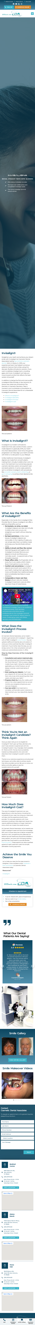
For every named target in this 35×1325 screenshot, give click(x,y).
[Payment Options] (31, 1320)
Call (4, 1322)
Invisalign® (6, 874)
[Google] (19, 4)
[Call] (4, 1320)
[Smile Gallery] (22, 1320)
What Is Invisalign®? (12, 395)
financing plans (6, 842)
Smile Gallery (22, 899)
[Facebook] (13, 4)
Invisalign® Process (11, 399)
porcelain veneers (10, 472)
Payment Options (30, 1323)
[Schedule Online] (13, 1320)
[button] (32, 13)
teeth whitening (22, 472)
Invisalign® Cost (10, 401)
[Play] (17, 1078)
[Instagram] (21, 4)
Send (29, 1145)
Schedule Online (13, 1323)
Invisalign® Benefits (12, 397)
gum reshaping (7, 474)
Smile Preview (21, 640)
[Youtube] (16, 4)
